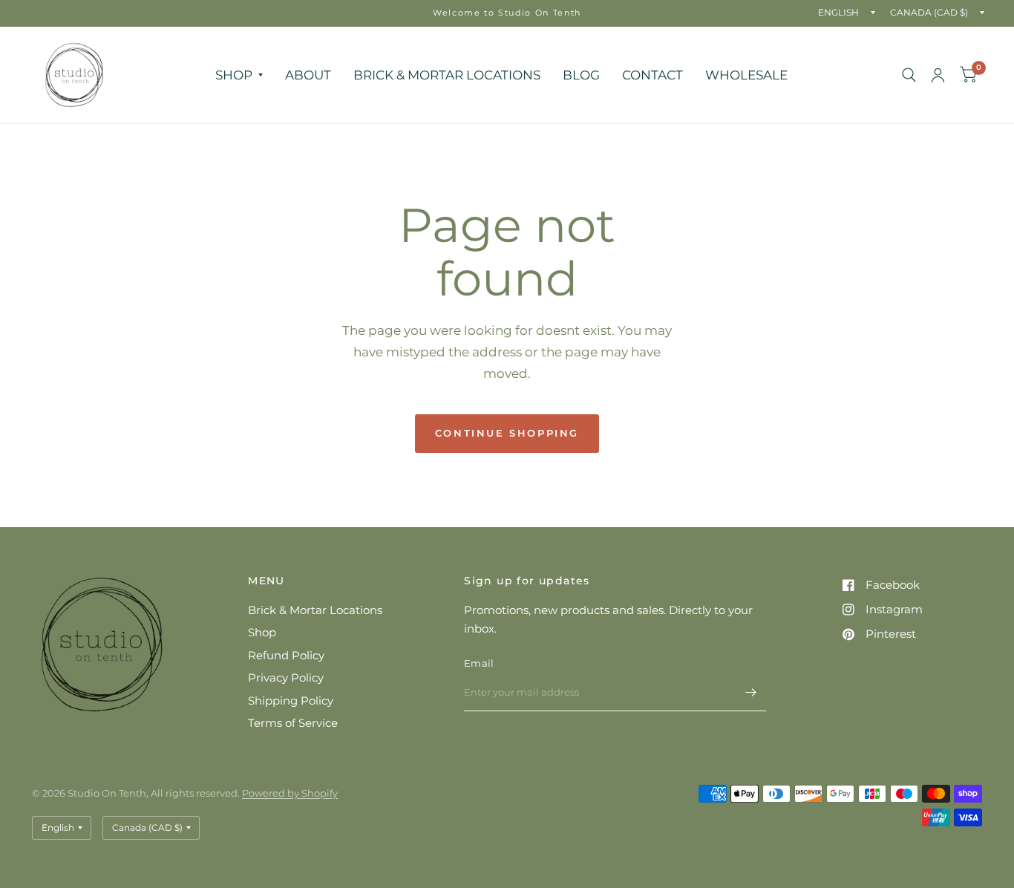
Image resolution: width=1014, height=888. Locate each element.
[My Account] (937, 75)
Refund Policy (286, 655)
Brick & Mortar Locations (315, 610)
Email (479, 663)
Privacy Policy (286, 677)
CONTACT (652, 74)
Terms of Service (293, 723)
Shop (262, 632)
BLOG (581, 74)
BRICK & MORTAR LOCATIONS (446, 74)
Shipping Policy (290, 700)
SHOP (233, 74)
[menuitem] (239, 74)
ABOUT (308, 74)
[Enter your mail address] (751, 692)
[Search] (908, 75)
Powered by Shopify (290, 793)
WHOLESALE (746, 74)
